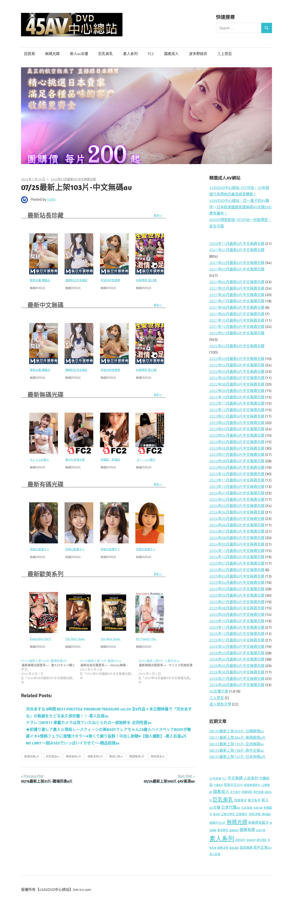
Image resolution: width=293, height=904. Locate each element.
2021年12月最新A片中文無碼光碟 (236, 326)
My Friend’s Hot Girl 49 (150, 639)
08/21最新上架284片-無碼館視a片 (237, 737)
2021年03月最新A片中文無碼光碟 (236, 269)
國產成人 (171, 54)
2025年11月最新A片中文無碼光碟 (236, 627)
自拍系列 (251, 840)
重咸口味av (116, 756)
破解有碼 (247, 830)
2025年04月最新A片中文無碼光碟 (236, 582)
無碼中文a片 (217, 822)
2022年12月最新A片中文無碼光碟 (236, 410)
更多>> (158, 215)
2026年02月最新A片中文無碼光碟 (236, 646)
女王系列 (235, 792)
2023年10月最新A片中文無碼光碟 (236, 474)
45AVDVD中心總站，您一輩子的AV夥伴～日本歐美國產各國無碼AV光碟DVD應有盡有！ (240, 207)
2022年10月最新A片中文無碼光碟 (236, 397)
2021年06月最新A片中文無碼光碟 (236, 295)
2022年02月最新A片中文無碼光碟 (236, 346)
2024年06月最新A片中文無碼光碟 (236, 525)
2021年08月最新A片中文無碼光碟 (236, 307)
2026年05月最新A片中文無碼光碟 (236, 666)
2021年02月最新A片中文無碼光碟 (236, 263)
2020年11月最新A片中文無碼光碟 (236, 243)
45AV (51, 199)
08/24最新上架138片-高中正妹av (236, 750)
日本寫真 (246, 808)
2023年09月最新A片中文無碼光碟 (236, 467)
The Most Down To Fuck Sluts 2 (85, 639)
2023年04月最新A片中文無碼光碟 (236, 435)
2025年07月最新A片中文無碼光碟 (236, 602)
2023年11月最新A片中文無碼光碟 (236, 480)
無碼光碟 (52, 54)
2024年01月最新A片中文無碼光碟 (236, 493)
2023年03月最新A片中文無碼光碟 (236, 429)
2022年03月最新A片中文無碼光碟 (236, 358)
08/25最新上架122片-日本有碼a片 (237, 756)
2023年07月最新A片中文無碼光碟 (73, 179)
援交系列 (254, 800)
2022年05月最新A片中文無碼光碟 (236, 371)
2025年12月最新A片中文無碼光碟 (236, 633)
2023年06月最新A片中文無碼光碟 (236, 448)
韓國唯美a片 (137, 756)
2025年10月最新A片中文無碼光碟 (236, 621)
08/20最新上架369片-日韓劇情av (236, 731)
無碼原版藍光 (258, 822)
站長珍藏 (260, 830)
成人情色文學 (220, 704)
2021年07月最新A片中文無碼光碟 (236, 301)
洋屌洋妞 (255, 814)
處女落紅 (262, 840)
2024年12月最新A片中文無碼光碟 (236, 557)
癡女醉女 (222, 830)
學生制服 (258, 792)
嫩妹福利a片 (73, 756)
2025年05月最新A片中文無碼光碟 (236, 589)
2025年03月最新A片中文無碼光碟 (236, 576)
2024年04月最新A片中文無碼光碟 (236, 512)
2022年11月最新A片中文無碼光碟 (236, 403)
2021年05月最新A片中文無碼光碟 (236, 288)
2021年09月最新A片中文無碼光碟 (236, 314)
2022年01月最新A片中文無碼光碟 (236, 333)
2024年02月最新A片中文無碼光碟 (236, 499)
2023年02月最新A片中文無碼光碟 (236, 423)
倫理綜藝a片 (31, 756)
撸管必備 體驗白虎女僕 (44, 280)
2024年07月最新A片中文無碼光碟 (236, 531)
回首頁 (29, 54)
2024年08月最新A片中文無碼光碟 (236, 538)
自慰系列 (240, 840)
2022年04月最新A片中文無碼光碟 (236, 365)
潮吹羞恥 (266, 814)
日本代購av (230, 807)
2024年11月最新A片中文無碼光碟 (236, 550)
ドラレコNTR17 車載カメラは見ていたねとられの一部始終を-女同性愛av (88, 723)
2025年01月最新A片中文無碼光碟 (236, 563)
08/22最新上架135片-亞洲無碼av (236, 744)
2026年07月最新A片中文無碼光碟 (236, 678)
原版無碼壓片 (252, 785)
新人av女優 (79, 54)
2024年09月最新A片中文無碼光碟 (236, 544)
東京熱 (216, 814)
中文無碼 (235, 778)
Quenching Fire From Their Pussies (52, 639)
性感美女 (240, 800)
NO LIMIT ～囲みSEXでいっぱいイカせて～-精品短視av (72, 743)
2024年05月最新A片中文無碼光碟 (236, 518)
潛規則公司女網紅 (76, 280)
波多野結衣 (198, 54)
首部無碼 (246, 847)
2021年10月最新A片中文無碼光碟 (236, 320)
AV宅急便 (215, 778)
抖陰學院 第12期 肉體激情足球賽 (156, 280)
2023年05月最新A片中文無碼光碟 (236, 442)
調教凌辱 (222, 848)
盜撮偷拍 (234, 830)
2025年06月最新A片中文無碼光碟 (236, 595)
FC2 (151, 54)
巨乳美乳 (105, 54)
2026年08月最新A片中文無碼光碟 (236, 685)
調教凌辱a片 (95, 756)
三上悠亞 (224, 54)
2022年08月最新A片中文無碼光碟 (236, 384)
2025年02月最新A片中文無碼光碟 (236, 570)
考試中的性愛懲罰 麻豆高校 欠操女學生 (125, 280)
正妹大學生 (228, 814)
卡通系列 (218, 785)
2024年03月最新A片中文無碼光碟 (236, 506)
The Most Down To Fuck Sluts (119, 639)
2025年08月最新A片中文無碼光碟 (236, 608)
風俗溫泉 (234, 848)
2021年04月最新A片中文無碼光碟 (236, 282)
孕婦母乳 (246, 792)
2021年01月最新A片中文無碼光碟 (236, 250)
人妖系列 (251, 778)
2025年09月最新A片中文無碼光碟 (236, 614)
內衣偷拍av (53, 756)
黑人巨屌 (215, 854)
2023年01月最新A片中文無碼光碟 (236, 416)
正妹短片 (242, 814)
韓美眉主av (158, 756)
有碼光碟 (258, 808)
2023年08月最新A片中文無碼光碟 (236, 461)
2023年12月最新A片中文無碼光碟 (236, 486)
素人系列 (130, 54)
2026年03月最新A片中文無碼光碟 (236, 653)
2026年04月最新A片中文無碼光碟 (236, 659)
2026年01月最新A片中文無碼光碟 (236, 640)
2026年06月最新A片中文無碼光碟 (236, 672)
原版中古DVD (233, 784)
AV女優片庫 (218, 691)
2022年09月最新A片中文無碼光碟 (236, 391)
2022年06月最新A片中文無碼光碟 (236, 378)
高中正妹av (262, 847)
